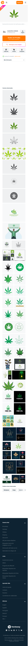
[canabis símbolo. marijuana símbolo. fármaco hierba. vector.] (8, 346)
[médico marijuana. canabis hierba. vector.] (8, 322)
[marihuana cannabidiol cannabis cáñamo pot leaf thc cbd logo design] (6, 611)
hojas (14, 631)
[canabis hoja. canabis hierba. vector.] (8, 334)
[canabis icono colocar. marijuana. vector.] (13, 394)
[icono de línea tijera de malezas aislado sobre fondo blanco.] (9, 253)
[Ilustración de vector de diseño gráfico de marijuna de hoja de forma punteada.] (9, 569)
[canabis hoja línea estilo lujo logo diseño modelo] (13, 599)
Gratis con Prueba (14, 38)
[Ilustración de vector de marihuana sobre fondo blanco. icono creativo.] (13, 125)
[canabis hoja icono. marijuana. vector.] (8, 311)
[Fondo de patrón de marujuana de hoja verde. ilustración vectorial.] (13, 153)
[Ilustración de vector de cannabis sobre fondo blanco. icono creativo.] (13, 111)
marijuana (6, 631)
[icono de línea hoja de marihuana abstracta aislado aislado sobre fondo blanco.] (13, 139)
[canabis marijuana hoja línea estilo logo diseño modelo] (6, 578)
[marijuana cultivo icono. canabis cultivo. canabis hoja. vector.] (8, 358)
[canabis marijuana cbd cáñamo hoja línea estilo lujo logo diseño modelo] (13, 548)
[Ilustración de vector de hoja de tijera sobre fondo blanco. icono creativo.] (13, 166)
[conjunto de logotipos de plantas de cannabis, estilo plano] (8, 522)
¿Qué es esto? (17, 56)
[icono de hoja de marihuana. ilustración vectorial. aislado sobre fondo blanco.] (13, 96)
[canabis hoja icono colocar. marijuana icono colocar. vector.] (13, 407)
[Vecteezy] (2, 2)
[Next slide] (21, 631)
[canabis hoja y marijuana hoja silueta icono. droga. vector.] (8, 275)
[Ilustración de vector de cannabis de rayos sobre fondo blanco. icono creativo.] (13, 181)
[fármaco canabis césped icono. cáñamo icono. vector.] (8, 431)
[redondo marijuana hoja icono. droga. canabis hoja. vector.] (8, 287)
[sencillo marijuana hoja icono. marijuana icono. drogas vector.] (8, 419)
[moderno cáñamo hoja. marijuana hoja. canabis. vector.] (8, 299)
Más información (8, 59)
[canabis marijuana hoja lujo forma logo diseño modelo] (9, 620)
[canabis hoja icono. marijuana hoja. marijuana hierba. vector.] (8, 382)
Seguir (22, 32)
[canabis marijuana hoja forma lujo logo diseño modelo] (6, 560)
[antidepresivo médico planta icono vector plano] (8, 443)
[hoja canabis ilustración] (8, 476)
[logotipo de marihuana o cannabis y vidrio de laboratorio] (18, 454)
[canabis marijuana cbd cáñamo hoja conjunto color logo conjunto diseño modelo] (9, 587)
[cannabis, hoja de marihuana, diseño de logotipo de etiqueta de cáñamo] (7, 487)
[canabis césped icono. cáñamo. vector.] (8, 370)
